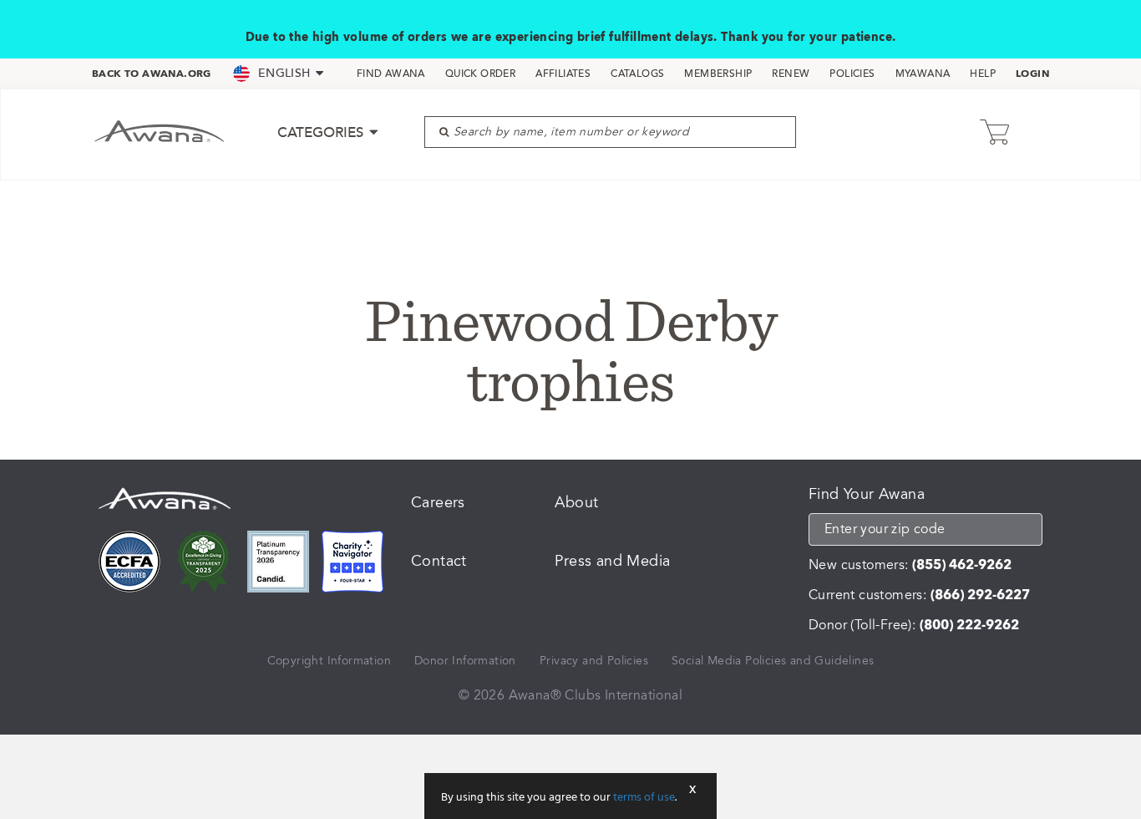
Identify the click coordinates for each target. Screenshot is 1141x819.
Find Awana (391, 74)
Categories (322, 132)
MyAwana (923, 74)
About (576, 502)
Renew (790, 74)
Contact (439, 561)
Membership (718, 74)
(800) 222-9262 (969, 625)
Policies (852, 74)
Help (983, 74)
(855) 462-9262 (962, 565)
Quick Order (480, 74)
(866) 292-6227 (980, 595)
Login (1032, 74)
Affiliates (563, 74)
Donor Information (465, 661)
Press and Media (612, 561)
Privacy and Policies (594, 661)
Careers (438, 502)
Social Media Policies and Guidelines (773, 661)
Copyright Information (329, 661)
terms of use (644, 797)
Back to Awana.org (151, 74)
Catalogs (637, 74)
